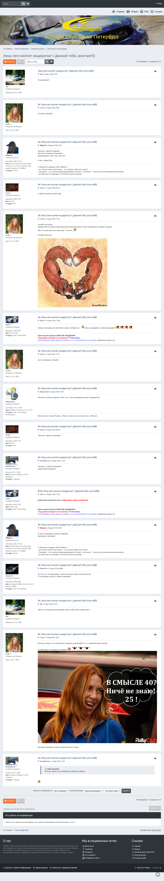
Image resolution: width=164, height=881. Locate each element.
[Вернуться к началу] (158, 875)
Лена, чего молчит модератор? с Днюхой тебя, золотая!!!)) (49, 56)
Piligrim (9, 155)
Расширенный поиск (28, 4)
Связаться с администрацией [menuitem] (64, 868)
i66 (7, 86)
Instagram (89, 852)
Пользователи (140, 855)
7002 (17, 130)
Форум (137, 849)
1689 (20, 92)
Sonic (8, 193)
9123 (20, 161)
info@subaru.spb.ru (92, 858)
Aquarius (9, 576)
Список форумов (21, 830)
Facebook (89, 849)
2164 (20, 407)
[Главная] (81, 29)
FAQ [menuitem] (148, 11)
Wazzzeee (10, 401)
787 (19, 331)
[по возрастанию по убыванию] (112, 790)
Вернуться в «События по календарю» (20, 809)
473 (19, 199)
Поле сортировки (77, 790)
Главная (122, 11)
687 (19, 582)
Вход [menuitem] (160, 3)
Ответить (11, 61)
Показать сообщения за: (43, 790)
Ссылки (158, 11)
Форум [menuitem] (136, 11)
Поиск (23, 4)
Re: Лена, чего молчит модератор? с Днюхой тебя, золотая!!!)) (67, 104)
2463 (18, 472)
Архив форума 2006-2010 (144, 852)
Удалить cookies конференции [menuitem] (18, 868)
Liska (8, 124)
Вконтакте (89, 846)
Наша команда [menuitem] (42, 868)
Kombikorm (10, 466)
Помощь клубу (140, 858)
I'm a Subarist (90, 855)
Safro (8, 325)
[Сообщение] (38, 74)
